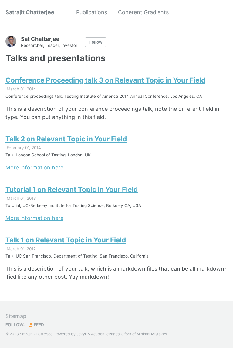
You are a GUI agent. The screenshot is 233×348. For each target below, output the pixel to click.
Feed (38, 324)
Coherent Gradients (143, 12)
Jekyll (81, 334)
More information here (34, 167)
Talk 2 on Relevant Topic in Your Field (66, 139)
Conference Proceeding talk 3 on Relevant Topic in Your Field (105, 80)
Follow (95, 42)
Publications (91, 12)
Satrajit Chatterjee (29, 12)
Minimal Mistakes (152, 334)
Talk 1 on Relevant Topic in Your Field (65, 240)
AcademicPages (105, 334)
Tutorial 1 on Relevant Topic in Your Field (71, 189)
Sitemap (15, 316)
